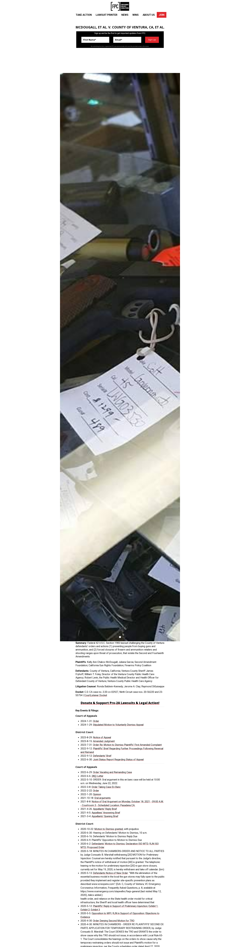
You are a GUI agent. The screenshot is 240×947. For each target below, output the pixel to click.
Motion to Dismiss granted (108, 829)
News (124, 14)
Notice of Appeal (102, 737)
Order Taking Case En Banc (106, 787)
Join (161, 14)
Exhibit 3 (95, 909)
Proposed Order (95, 847)
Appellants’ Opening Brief (105, 816)
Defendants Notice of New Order (110, 873)
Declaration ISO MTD (137, 843)
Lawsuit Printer (106, 14)
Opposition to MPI (101, 913)
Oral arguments (102, 798)
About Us (149, 14)
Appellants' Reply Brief (105, 809)
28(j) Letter (97, 776)
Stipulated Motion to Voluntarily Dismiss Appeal (118, 724)
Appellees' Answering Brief (106, 812)
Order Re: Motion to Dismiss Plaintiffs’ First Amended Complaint (127, 744)
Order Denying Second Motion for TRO (113, 920)
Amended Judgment (104, 741)
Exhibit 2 (85, 909)
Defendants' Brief (102, 755)
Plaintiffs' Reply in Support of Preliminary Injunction (120, 906)
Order (96, 721)
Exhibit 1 (153, 906)
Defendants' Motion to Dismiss (108, 843)
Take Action (84, 14)
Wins (135, 14)
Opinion (97, 794)
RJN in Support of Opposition (128, 913)
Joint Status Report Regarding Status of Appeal (118, 759)
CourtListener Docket (95, 695)
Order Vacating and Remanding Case (112, 772)
